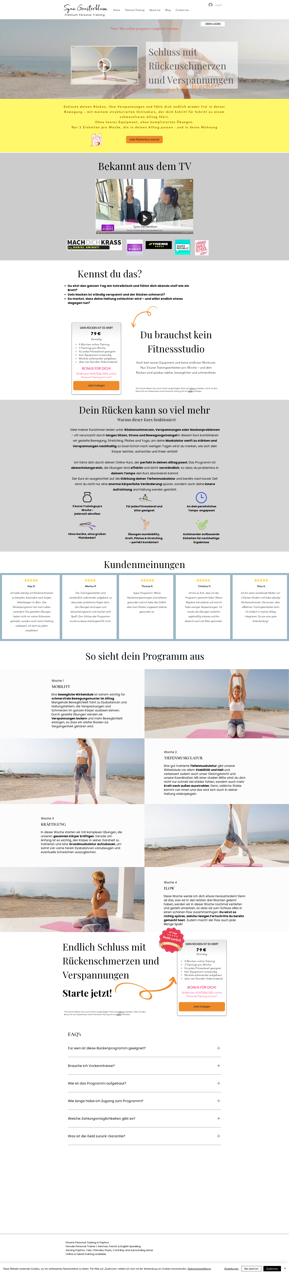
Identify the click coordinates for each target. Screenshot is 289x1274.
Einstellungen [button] (231, 1268)
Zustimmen (272, 1268)
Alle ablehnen (251, 1268)
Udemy (192, 388)
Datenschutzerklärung (199, 1268)
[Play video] (104, 65)
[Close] (285, 1268)
